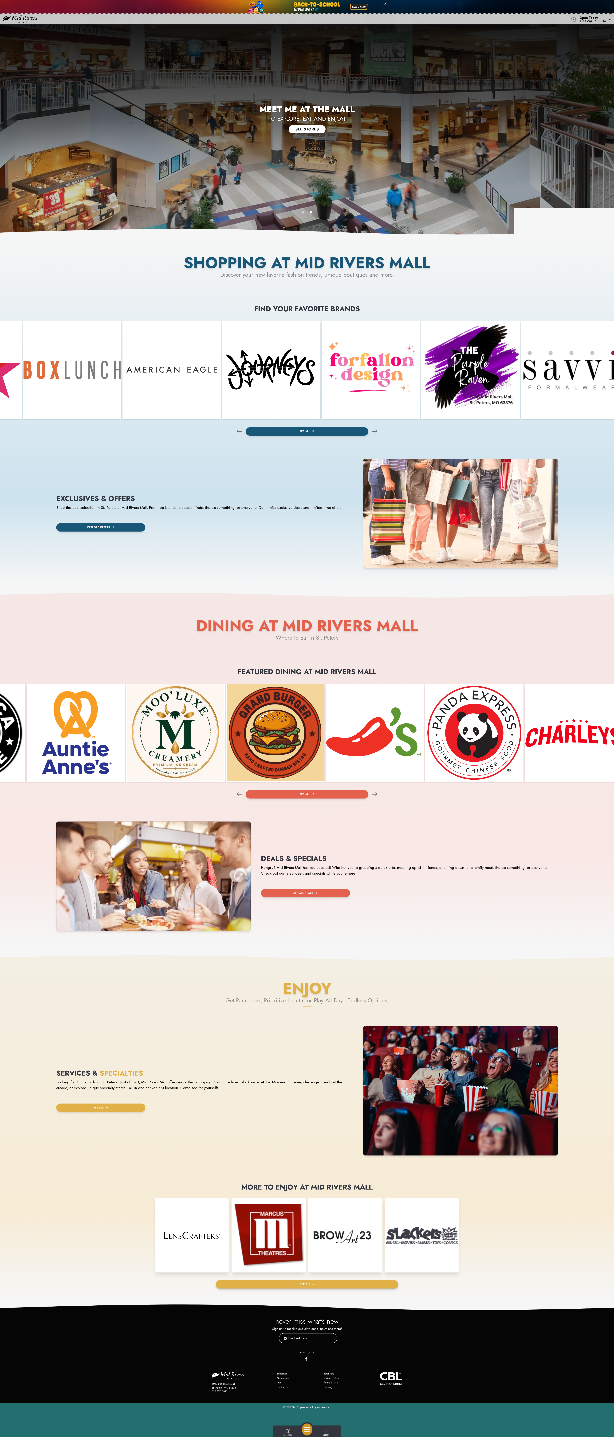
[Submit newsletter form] (331, 1338)
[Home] (231, 19)
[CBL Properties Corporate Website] (380, 1378)
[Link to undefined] (72, 369)
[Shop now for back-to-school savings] (359, 7)
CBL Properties (300, 1407)
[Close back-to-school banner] (385, 3)
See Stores (307, 129)
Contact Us (282, 1387)
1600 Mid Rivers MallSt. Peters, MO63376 (224, 1386)
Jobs (279, 1382)
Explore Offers (98, 527)
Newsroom (283, 1378)
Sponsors (329, 1373)
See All (305, 431)
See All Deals (303, 893)
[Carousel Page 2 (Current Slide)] (311, 212)
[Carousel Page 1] (303, 212)
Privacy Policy (331, 1378)
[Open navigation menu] (307, 1429)
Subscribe (282, 1373)
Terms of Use (331, 1382)
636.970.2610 (220, 1391)
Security (328, 1387)
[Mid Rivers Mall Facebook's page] (307, 1358)
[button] (594, 19)
